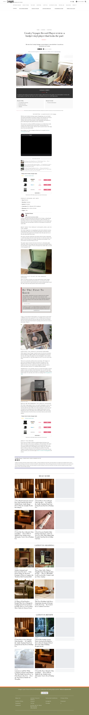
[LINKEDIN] (16, 460)
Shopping (39, 5)
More (74, 5)
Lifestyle (45, 5)
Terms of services (36, 306)
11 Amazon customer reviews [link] (29, 175)
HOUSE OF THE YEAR (35, 8)
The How (33, 5)
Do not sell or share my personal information (36, 707)
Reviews (43, 29)
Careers (32, 701)
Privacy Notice (27, 307)
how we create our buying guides (44, 450)
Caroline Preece (37, 114)
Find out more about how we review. (58, 110)
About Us (17, 698)
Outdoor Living (53, 5)
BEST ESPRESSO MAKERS (23, 8)
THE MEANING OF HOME (59, 8)
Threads (48, 703)
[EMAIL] (26, 215)
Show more (37, 435)
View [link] (47, 184)
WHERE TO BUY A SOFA (71, 8)
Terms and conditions (51, 698)
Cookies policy (19, 701)
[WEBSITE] (17, 460)
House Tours (26, 5)
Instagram (48, 701)
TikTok (32, 703)
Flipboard (18, 705)
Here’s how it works (57, 51)
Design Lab (61, 5)
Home (38, 29)
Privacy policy (64, 698)
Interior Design (17, 5)
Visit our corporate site (65, 689)
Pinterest (63, 701)
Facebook (17, 703)
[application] (36, 145)
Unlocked (68, 5)
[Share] (38, 49)
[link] (25, 180)
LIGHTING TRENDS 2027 (47, 8)
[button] (36, 179)
